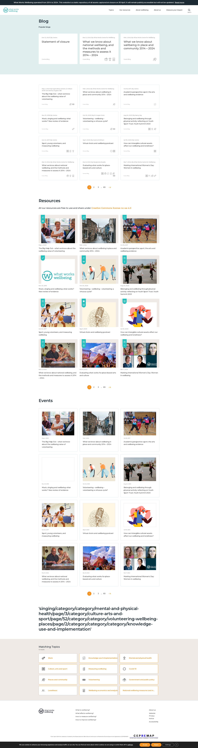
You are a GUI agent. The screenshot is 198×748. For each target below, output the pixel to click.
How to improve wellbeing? (85, 720)
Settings (168, 745)
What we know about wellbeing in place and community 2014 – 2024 (139, 45)
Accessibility (153, 722)
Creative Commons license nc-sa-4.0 (111, 208)
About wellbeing (142, 10)
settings (130, 745)
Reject (156, 745)
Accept (145, 745)
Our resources (124, 10)
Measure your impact (174, 10)
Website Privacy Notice (152, 715)
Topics (111, 10)
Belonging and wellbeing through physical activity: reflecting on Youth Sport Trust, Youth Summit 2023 (138, 121)
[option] (58, 49)
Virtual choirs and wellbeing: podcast (98, 143)
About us (157, 10)
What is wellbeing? (82, 710)
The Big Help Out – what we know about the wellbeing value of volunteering (56, 96)
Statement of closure (56, 41)
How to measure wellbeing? (86, 716)
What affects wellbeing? (84, 713)
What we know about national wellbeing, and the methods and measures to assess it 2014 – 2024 (98, 48)
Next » (109, 187)
